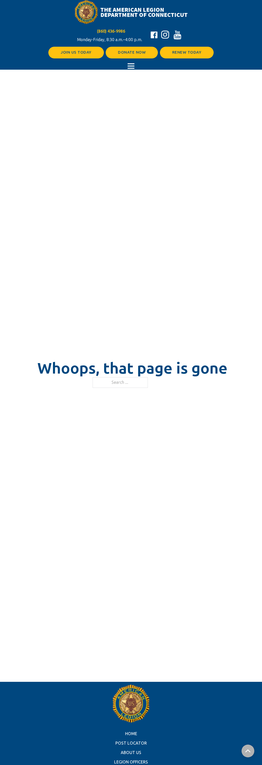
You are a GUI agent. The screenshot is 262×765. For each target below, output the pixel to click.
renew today (187, 52)
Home (131, 733)
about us (131, 752)
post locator (131, 743)
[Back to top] (248, 751)
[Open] (131, 66)
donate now (132, 52)
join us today (76, 52)
